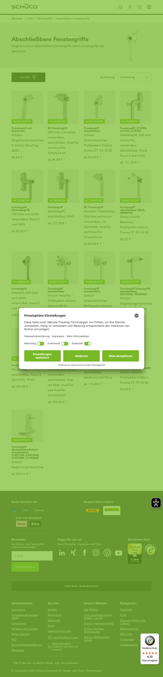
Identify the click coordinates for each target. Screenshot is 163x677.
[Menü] (156, 635)
